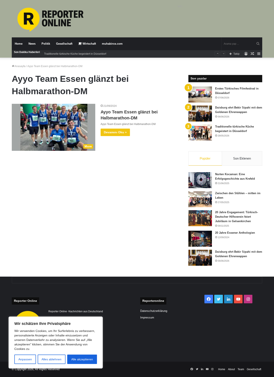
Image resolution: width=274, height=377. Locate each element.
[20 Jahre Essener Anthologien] (200, 239)
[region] (56, 342)
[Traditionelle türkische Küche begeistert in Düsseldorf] (200, 133)
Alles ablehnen (51, 359)
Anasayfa (19, 66)
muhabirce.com (112, 43)
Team (241, 369)
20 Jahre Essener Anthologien (235, 232)
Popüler (205, 158)
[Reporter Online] (51, 19)
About (231, 369)
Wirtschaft (89, 43)
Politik (46, 43)
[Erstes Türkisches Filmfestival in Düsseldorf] (200, 95)
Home (18, 43)
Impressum (147, 317)
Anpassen (25, 359)
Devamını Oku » (115, 132)
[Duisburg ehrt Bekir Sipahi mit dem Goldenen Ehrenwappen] (200, 114)
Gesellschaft (64, 43)
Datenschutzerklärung (153, 311)
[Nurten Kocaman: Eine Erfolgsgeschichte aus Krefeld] (200, 180)
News (32, 43)
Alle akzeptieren (82, 359)
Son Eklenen (242, 158)
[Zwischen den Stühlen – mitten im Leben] (200, 199)
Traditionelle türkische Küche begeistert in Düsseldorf (75, 53)
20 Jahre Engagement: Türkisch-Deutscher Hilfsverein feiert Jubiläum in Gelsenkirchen (236, 217)
